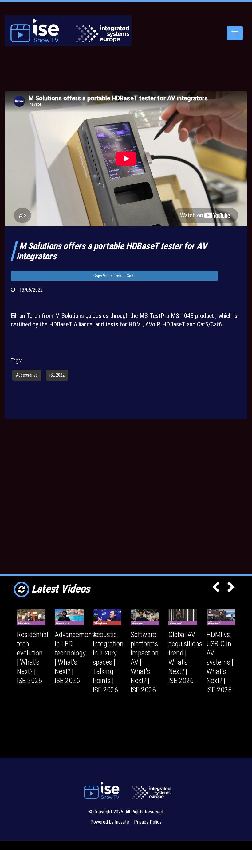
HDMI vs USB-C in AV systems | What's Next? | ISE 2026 (220, 662)
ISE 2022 (57, 375)
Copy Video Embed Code (114, 275)
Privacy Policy (148, 822)
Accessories (27, 375)
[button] (216, 589)
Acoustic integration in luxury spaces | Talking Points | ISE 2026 (108, 662)
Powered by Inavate (109, 822)
